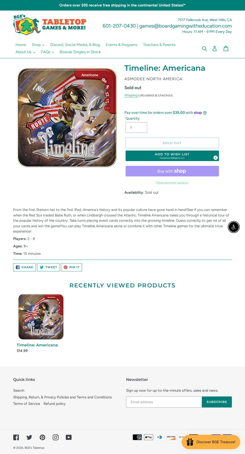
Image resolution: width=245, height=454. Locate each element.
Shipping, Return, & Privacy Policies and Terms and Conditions (62, 397)
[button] (172, 156)
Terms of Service (26, 404)
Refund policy (55, 404)
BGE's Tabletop (34, 447)
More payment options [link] (172, 182)
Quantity (133, 118)
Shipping (131, 95)
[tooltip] (215, 158)
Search (18, 390)
